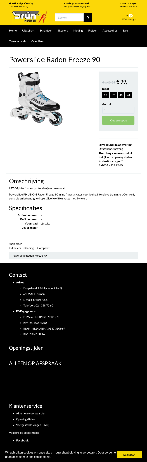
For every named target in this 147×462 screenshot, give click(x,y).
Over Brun (37, 41)
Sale (125, 30)
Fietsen (92, 30)
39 (113, 95)
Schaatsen (46, 30)
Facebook (22, 440)
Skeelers (63, 30)
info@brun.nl (40, 299)
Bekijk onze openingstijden (77, 6)
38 (105, 95)
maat (105, 88)
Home (13, 30)
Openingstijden (25, 419)
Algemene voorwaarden (30, 413)
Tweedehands (17, 41)
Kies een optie (118, 120)
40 (121, 95)
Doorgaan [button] (129, 454)
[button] (52, 457)
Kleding (78, 30)
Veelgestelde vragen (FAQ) (32, 425)
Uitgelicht (28, 30)
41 (128, 95)
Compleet (43, 248)
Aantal (106, 104)
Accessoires (110, 30)
